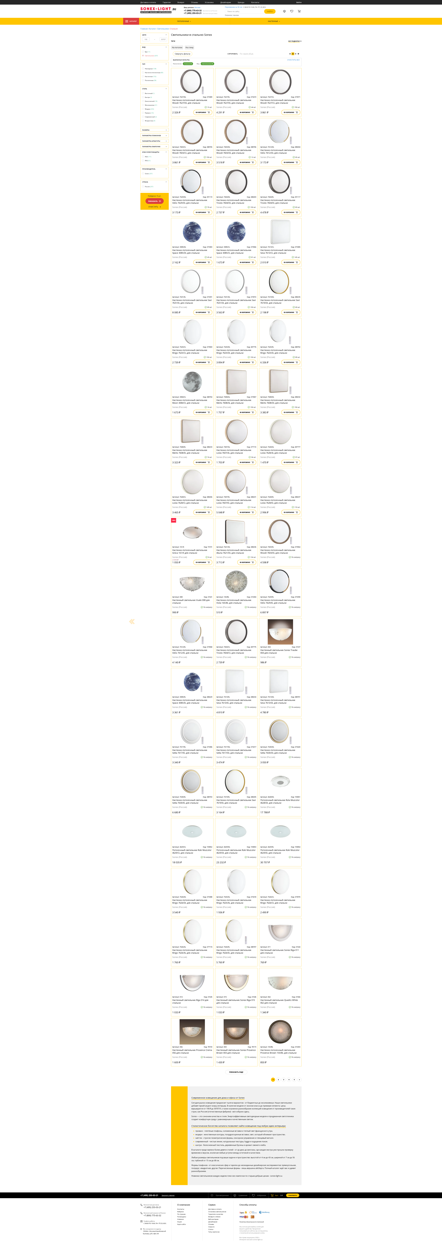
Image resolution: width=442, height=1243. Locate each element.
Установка (209, 2)
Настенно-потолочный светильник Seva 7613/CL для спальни (277, 251)
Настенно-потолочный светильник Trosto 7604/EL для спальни (277, 201)
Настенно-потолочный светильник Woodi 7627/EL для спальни (233, 101)
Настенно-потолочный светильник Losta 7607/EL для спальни (233, 501)
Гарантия (167, 2)
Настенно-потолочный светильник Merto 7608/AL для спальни (233, 401)
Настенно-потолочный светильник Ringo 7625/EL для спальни (277, 351)
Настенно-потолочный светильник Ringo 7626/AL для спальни (189, 951)
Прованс (149, 113)
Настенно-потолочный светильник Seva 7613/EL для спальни (233, 701)
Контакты (255, 2)
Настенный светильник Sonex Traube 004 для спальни (278, 651)
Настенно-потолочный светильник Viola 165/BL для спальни (233, 601)
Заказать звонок (168, 1195)
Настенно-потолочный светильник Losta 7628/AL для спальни (277, 451)
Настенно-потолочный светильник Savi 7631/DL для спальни (236, 301)
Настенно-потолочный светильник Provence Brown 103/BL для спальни (278, 1051)
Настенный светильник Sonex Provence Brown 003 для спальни (236, 1051)
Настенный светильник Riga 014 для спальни (190, 1001)
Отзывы (194, 2)
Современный (151, 117)
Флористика (150, 121)
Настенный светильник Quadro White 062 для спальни (279, 1001)
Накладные (150, 69)
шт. (277, 1195)
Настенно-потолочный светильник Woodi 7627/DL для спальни (189, 101)
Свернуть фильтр (182, 54)
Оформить (292, 1195)
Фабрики (180, 1212)
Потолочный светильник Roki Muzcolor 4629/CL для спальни (191, 851)
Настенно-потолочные (154, 73)
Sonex (149, 174)
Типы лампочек (214, 1232)
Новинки (180, 1219)
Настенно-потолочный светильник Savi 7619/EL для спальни (236, 801)
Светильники (163, 28)
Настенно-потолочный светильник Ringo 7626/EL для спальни (233, 951)
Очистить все (293, 60)
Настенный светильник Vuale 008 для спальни (191, 601)
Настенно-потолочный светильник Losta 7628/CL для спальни (189, 501)
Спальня (187, 64)
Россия (149, 187)
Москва (197, 8)
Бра (147, 52)
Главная (144, 28)
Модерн (149, 109)
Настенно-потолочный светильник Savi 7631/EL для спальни (192, 301)
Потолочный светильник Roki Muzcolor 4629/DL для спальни (236, 851)
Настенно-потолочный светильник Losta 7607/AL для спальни (233, 451)
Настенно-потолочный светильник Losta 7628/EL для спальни (277, 501)
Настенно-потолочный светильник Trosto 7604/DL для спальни (233, 201)
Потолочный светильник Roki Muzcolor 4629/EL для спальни (280, 851)
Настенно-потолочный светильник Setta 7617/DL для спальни (233, 751)
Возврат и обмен (214, 1217)
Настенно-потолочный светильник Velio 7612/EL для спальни (189, 651)
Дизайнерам (225, 2)
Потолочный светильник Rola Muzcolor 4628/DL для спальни (280, 801)
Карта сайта (181, 1224)
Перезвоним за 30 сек (233, 7)
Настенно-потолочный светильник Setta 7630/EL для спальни (189, 801)
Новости (211, 1227)
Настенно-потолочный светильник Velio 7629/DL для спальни (189, 201)
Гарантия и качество (215, 1214)
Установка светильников (217, 1212)
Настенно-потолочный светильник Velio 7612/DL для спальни (277, 151)
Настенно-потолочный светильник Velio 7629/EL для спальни (277, 601)
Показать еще (236, 1072)
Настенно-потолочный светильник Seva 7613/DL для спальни (277, 701)
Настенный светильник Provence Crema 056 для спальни (192, 1051)
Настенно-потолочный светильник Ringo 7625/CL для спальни (189, 351)
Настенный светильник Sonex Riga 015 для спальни (235, 1001)
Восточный (150, 93)
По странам (181, 1214)
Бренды (241, 2)
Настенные (150, 76)
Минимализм (151, 105)
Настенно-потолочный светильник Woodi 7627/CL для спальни (277, 101)
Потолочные (150, 80)
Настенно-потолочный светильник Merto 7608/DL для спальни (277, 401)
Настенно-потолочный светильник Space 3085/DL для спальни (189, 251)
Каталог (133, 21)
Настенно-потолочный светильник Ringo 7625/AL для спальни (233, 901)
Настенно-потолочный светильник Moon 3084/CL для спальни (189, 401)
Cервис (212, 1204)
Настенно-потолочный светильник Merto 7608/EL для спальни (189, 451)
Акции (179, 1222)
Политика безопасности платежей (251, 1222)
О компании (183, 1204)
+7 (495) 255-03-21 (200, 13)
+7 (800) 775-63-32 (200, 10)
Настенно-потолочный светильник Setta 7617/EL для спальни (189, 751)
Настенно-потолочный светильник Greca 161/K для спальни (189, 551)
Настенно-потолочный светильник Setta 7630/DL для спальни (277, 751)
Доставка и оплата (148, 2)
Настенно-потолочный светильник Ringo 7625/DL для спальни (233, 351)
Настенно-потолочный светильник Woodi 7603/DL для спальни (233, 151)
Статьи (210, 1229)
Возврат (180, 2)
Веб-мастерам (213, 1219)
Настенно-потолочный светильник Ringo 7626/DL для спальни (189, 901)
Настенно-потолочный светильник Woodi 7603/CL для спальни (189, 151)
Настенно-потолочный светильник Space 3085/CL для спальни (233, 251)
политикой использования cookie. (252, 1233)
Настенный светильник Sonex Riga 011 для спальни (279, 951)
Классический (151, 101)
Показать (153, 201)
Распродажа (181, 1217)
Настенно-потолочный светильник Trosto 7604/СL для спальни (233, 651)
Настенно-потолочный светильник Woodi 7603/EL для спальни (277, 551)
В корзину (201, 112)
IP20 (148, 157)
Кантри (148, 97)
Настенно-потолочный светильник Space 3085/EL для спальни (189, 701)
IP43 (148, 161)
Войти (299, 2)
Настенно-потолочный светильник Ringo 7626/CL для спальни (277, 901)
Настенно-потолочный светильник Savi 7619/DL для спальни (280, 301)
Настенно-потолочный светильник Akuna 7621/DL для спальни (233, 551)
